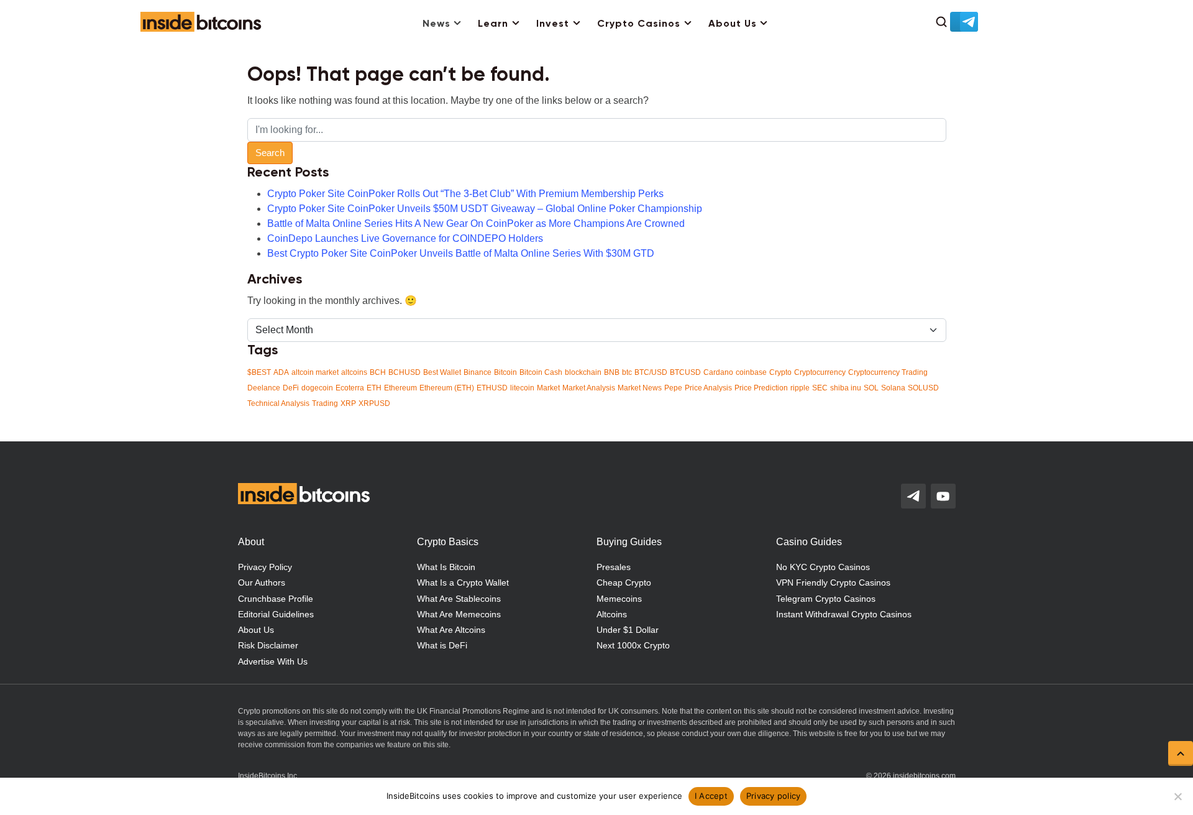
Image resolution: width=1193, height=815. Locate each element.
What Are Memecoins (459, 614)
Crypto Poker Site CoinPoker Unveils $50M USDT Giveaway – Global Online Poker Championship (484, 208)
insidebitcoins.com (924, 775)
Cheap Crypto (623, 582)
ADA (281, 372)
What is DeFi (442, 645)
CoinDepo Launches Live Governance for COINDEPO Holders (405, 238)
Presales (613, 567)
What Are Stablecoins (459, 599)
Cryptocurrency (820, 372)
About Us (732, 24)
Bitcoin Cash (540, 372)
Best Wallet (442, 372)
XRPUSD (374, 403)
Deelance (263, 388)
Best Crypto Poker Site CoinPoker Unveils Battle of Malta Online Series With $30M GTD (460, 253)
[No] (1177, 796)
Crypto (780, 372)
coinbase (751, 372)
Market (548, 388)
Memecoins (619, 599)
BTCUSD (685, 372)
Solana (893, 388)
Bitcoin (505, 372)
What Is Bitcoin (446, 567)
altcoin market (315, 372)
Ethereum (400, 388)
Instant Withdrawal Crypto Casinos (844, 614)
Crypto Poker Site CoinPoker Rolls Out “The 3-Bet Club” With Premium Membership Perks (465, 193)
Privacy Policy (265, 567)
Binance (477, 372)
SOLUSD (923, 388)
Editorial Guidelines (276, 614)
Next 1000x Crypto (633, 645)
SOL (871, 388)
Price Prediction (761, 388)
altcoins (354, 372)
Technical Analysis (278, 403)
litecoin (522, 388)
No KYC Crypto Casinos (823, 567)
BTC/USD (650, 372)
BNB (611, 372)
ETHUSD (492, 388)
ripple (800, 388)
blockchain (583, 372)
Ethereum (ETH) (446, 388)
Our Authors (261, 582)
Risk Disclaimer (268, 645)
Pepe (673, 388)
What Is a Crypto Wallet (463, 582)
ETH (374, 388)
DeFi (291, 388)
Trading (325, 403)
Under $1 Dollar (627, 630)
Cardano (718, 372)
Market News (640, 388)
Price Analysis (708, 388)
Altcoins (611, 614)
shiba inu (845, 388)
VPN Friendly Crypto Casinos (833, 582)
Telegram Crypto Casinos (825, 599)
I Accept (711, 796)
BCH (378, 372)
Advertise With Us (273, 661)
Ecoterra (350, 388)
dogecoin (317, 388)
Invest (552, 24)
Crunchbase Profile (275, 599)
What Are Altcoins (451, 630)
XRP (348, 403)
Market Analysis (588, 388)
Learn (493, 24)
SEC (820, 388)
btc (627, 372)
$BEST (259, 372)
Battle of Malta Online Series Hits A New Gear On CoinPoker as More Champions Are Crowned (476, 223)
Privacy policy (773, 796)
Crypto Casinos (638, 24)
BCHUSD (404, 372)
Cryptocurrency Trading (888, 372)
